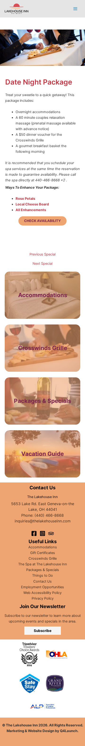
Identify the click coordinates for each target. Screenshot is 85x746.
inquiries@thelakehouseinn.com (43, 521)
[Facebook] (34, 533)
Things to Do (42, 575)
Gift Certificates (42, 553)
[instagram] (42, 533)
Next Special (42, 263)
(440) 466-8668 (49, 515)
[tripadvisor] (51, 533)
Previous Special (42, 254)
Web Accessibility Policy (42, 593)
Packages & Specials (42, 570)
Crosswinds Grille (43, 558)
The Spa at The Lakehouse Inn (42, 564)
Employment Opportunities (42, 587)
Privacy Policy (43, 598)
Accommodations (42, 295)
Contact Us (42, 581)
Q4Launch (68, 731)
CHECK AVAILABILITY (42, 221)
